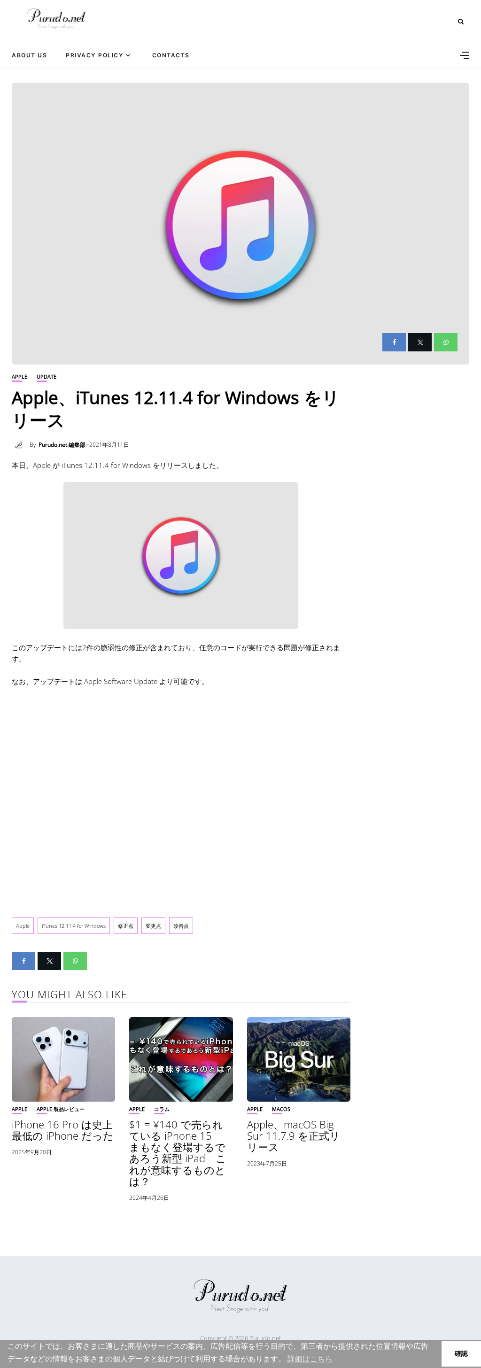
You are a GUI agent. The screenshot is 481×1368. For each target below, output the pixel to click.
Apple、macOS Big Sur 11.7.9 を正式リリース (293, 1135)
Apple (19, 376)
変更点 (153, 925)
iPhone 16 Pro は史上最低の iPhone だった (63, 1130)
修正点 (125, 925)
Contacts (171, 55)
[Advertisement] (181, 799)
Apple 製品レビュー (61, 1109)
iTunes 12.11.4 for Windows (74, 925)
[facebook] (394, 342)
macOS (281, 1109)
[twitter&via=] (420, 342)
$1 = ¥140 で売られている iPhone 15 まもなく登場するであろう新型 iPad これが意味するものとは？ (177, 1152)
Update (46, 376)
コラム (162, 1109)
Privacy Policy (95, 55)
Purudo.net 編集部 (62, 445)
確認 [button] (461, 1353)
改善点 (181, 925)
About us (29, 55)
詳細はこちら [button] (310, 1359)
